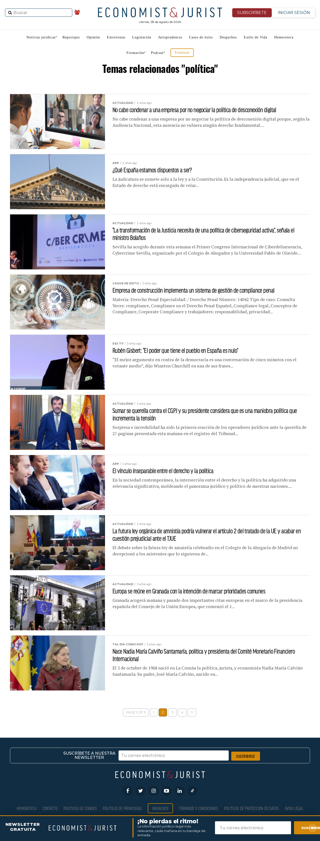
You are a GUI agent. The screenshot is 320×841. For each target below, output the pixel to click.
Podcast (157, 53)
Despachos (228, 37)
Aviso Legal (294, 808)
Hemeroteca (284, 37)
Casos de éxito (201, 37)
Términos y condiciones (198, 808)
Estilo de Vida (255, 37)
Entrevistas (116, 37)
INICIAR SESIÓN (294, 12)
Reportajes (71, 37)
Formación (135, 53)
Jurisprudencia (170, 37)
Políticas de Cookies (80, 808)
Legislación (141, 37)
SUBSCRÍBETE (252, 12)
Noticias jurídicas (41, 37)
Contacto (50, 808)
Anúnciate (160, 808)
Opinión (93, 37)
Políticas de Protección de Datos (251, 808)
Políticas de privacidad (122, 808)
